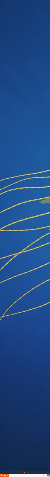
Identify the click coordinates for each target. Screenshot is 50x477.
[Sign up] (48, 475)
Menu (44, 475)
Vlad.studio (5, 475)
